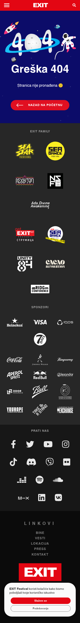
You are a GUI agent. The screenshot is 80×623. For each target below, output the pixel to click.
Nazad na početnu (45, 105)
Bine (40, 533)
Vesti (40, 538)
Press (40, 549)
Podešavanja (40, 608)
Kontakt (40, 554)
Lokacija (40, 544)
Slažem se (40, 600)
